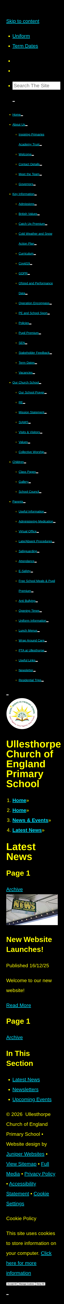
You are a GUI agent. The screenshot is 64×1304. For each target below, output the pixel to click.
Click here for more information (29, 1263)
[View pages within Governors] (34, 185)
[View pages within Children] (25, 462)
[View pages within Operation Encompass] (50, 304)
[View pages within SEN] (26, 343)
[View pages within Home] (22, 115)
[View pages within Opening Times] (40, 611)
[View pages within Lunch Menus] (38, 631)
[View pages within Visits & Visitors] (41, 433)
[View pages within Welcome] (33, 155)
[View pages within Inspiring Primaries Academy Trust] (40, 145)
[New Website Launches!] (32, 923)
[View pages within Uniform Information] (47, 621)
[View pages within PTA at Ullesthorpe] (45, 651)
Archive (14, 889)
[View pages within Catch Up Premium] (46, 224)
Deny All (40, 1284)
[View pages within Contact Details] (41, 165)
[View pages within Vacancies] (34, 373)
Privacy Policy (39, 1174)
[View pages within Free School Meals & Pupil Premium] (32, 591)
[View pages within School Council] (40, 492)
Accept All (12, 1284)
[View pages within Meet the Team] (40, 175)
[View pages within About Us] (26, 125)
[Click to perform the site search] (13, 101)
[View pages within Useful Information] (45, 512)
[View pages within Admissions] (35, 204)
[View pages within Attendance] (35, 562)
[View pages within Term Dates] (36, 363)
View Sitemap (21, 1164)
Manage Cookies (26, 1284)
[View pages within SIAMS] (29, 423)
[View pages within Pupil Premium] (40, 333)
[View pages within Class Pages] (37, 472)
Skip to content (22, 21)
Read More (18, 1005)
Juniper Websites (25, 1154)
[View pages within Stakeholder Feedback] (51, 353)
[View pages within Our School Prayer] (45, 393)
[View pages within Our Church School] (40, 383)
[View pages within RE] (24, 403)
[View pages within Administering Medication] (54, 522)
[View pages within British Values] (38, 214)
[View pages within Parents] (24, 502)
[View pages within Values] (29, 443)
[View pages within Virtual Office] (38, 532)
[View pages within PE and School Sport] (48, 314)
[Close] (7, 1294)
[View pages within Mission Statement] (45, 413)
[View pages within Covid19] (31, 264)
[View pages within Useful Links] (36, 661)
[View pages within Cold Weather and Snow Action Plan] (35, 244)
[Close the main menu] (7, 694)
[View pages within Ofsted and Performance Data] (26, 294)
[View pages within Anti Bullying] (36, 601)
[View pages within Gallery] (29, 482)
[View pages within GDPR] (28, 274)
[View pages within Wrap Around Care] (45, 641)
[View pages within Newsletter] (34, 671)
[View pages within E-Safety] (32, 572)
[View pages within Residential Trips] (42, 681)
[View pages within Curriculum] (35, 254)
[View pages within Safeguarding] (38, 552)
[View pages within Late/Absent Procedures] (53, 542)
